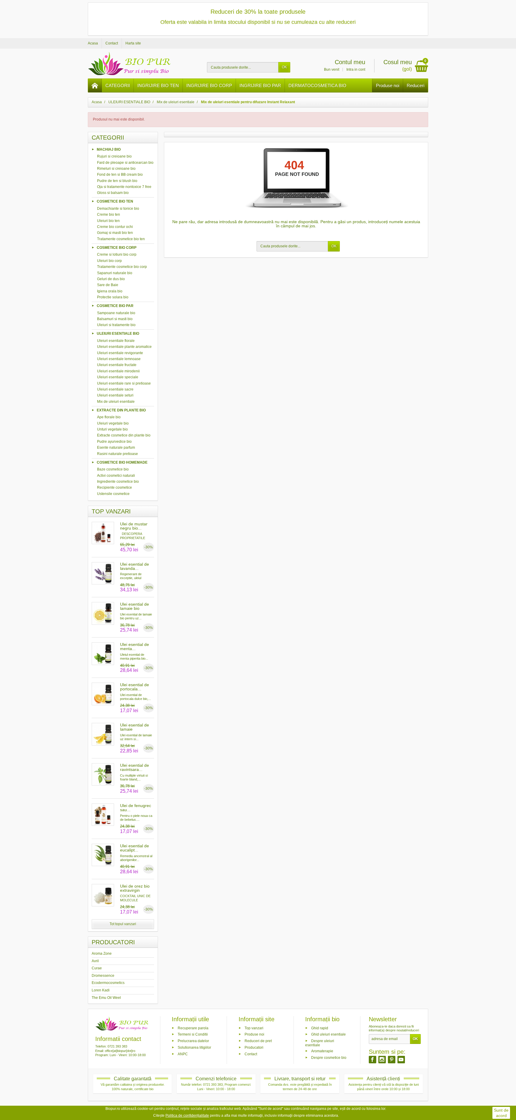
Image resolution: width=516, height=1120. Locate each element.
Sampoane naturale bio (116, 313)
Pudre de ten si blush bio (117, 181)
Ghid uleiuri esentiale (328, 1034)
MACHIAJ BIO (109, 149)
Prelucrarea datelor (193, 1041)
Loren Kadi (101, 990)
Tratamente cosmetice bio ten (121, 239)
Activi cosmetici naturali (116, 475)
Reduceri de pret (258, 1041)
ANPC (183, 1054)
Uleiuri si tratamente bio (116, 325)
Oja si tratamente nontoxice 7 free (124, 187)
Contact (251, 1054)
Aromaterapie (322, 1051)
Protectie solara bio (112, 297)
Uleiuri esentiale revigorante (120, 353)
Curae (97, 968)
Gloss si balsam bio (113, 193)
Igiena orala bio (109, 291)
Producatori (254, 1047)
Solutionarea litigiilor (194, 1047)
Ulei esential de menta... (134, 646)
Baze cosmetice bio (113, 469)
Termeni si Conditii (193, 1034)
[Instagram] (382, 1059)
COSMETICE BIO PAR (115, 306)
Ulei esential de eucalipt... (134, 847)
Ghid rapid (319, 1028)
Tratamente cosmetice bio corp (122, 267)
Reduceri (415, 85)
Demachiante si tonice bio (118, 208)
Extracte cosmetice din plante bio (123, 435)
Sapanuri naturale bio (114, 273)
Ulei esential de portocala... (134, 686)
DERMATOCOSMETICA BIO (317, 85)
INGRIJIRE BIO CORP (209, 85)
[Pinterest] (391, 1059)
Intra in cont (355, 69)
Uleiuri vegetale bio (113, 423)
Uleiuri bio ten (108, 221)
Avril (95, 961)
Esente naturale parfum (116, 447)
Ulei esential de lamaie (134, 727)
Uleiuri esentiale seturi (115, 395)
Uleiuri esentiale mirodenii (118, 371)
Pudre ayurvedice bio (114, 441)
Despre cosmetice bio (328, 1057)
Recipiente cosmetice (114, 487)
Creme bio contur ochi (115, 227)
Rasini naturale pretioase (117, 454)
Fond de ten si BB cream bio (120, 174)
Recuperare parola (193, 1028)
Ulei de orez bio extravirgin (135, 888)
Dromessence (103, 976)
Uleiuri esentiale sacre (115, 389)
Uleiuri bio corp (109, 261)
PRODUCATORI (113, 942)
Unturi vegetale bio (112, 429)
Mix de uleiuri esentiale (116, 401)
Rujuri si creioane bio (114, 156)
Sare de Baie (107, 285)
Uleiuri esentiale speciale (117, 377)
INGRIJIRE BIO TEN (158, 85)
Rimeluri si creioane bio (116, 168)
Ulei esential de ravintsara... (134, 767)
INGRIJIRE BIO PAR (260, 85)
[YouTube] (401, 1059)
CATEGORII (117, 85)
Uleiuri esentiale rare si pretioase (124, 383)
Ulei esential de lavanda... (134, 566)
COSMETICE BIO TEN (115, 201)
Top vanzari (254, 1028)
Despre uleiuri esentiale (319, 1043)
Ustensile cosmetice (113, 494)
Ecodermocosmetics (108, 983)
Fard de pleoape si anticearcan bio (125, 163)
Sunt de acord (501, 1113)
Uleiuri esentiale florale (116, 341)
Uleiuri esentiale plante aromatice (124, 347)
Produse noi (387, 85)
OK (284, 67)
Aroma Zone (102, 953)
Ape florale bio (109, 417)
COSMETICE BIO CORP (116, 247)
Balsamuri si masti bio (115, 319)
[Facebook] (372, 1059)
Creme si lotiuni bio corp (116, 254)
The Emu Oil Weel (106, 998)
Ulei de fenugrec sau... (135, 807)
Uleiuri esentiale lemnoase (119, 359)
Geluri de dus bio (111, 279)
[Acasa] (95, 85)
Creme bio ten (108, 214)
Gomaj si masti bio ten (115, 233)
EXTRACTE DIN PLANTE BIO (121, 410)
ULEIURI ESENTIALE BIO (118, 333)
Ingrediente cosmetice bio (118, 481)
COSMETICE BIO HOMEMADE (122, 462)
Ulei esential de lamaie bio (134, 606)
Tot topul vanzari (123, 924)
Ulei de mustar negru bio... (134, 526)
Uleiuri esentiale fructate (116, 365)
